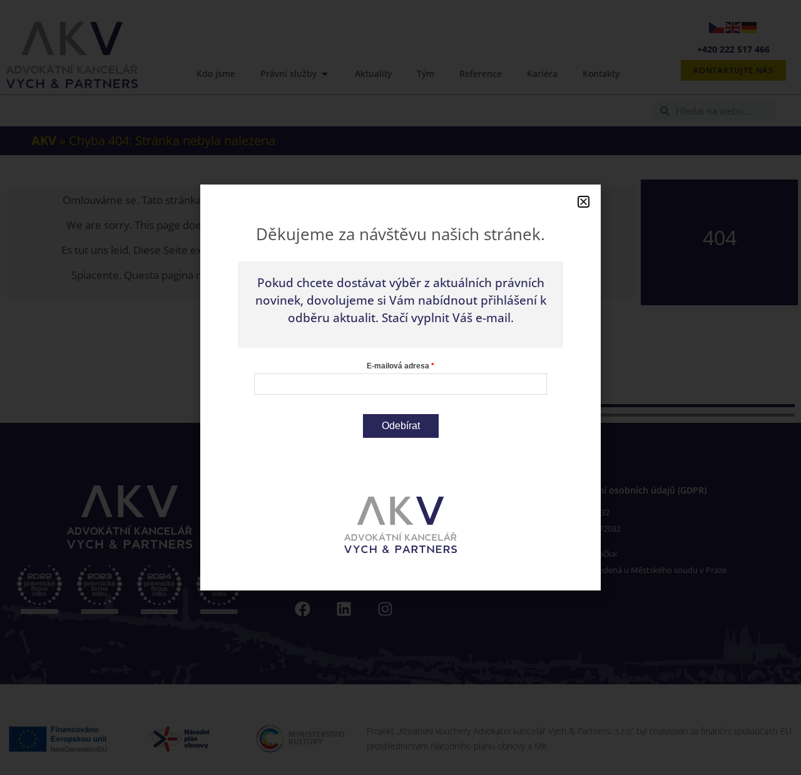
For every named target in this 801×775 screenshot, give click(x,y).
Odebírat (401, 425)
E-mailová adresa (398, 366)
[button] (583, 201)
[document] (400, 387)
